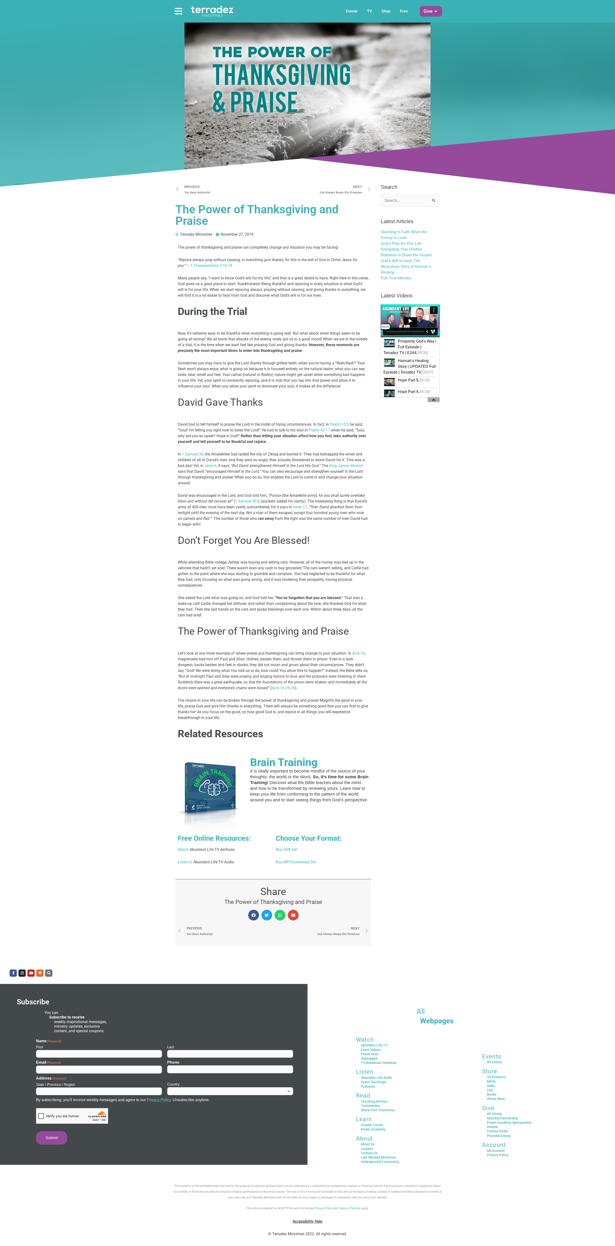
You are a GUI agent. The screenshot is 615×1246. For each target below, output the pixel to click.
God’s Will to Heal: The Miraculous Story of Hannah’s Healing (406, 266)
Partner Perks (497, 1131)
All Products (496, 1077)
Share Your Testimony (377, 1110)
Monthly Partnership (502, 1118)
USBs (491, 1086)
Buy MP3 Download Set (296, 862)
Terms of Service (349, 1208)
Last (170, 1047)
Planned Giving (498, 1136)
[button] (428, 11)
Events (351, 11)
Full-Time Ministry (396, 278)
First (39, 1047)
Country (173, 1084)
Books (491, 1094)
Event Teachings (373, 1082)
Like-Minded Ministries (378, 1157)
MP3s (491, 1081)
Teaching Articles (374, 1101)
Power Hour (370, 1054)
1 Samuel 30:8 (247, 501)
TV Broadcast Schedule (378, 1063)
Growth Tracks (372, 1125)
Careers (367, 1149)
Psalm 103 (339, 424)
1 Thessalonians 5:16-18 (211, 265)
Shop (385, 11)
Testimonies (370, 1106)
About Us (368, 1144)
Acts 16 (358, 653)
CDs (490, 1090)
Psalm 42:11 (319, 430)
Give (488, 1108)
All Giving (494, 1114)
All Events (494, 1062)
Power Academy (373, 1129)
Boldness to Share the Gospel (406, 255)
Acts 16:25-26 (283, 688)
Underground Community (380, 1162)
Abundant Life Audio (376, 1078)
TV (369, 11)
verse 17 (300, 507)
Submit (52, 1138)
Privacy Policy (159, 1100)
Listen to (185, 862)
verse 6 (210, 465)
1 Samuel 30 (192, 454)
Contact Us (369, 1153)
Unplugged (369, 1058)
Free (404, 11)
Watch (183, 849)
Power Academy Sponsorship (509, 1122)
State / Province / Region (55, 1084)
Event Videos (371, 1050)
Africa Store (496, 1099)
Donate (492, 1127)
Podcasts (368, 1086)
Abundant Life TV (374, 1045)
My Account (496, 1151)
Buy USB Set (286, 849)
